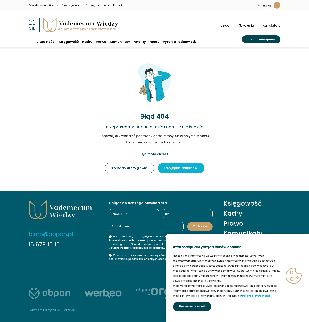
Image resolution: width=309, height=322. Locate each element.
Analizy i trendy (146, 41)
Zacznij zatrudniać (98, 5)
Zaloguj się (264, 5)
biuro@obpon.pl (51, 234)
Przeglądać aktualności (181, 168)
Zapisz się (200, 226)
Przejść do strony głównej (129, 168)
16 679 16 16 (44, 244)
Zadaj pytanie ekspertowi (261, 39)
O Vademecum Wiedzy (43, 5)
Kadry (87, 41)
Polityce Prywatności (256, 296)
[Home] (30, 41)
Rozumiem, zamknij (192, 306)
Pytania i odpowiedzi (180, 41)
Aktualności (45, 41)
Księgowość (69, 41)
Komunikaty (120, 41)
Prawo (101, 41)
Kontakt (118, 5)
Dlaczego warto (72, 5)
